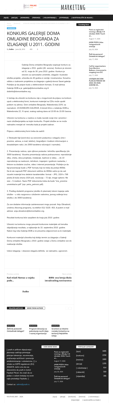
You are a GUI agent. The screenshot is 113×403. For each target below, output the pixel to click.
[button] (109, 18)
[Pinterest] (22, 56)
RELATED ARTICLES (16, 308)
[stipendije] (64, 18)
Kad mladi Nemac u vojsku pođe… (21, 279)
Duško (11, 49)
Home (9, 23)
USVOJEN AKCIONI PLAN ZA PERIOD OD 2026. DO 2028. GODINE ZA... (97, 82)
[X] (16, 56)
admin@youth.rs (23, 384)
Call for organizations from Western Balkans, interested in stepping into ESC (97, 69)
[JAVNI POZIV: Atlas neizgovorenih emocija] (81, 45)
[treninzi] (36, 18)
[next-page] (70, 308)
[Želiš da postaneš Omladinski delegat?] (17, 319)
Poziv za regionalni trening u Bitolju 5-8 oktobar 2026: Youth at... (97, 32)
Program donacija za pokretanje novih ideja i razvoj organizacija (39, 331)
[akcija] (14, 18)
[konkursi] (24, 18)
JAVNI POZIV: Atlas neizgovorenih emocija (96, 44)
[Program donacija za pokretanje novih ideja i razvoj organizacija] (39, 319)
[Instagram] (28, 296)
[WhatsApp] (28, 56)
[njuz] (6, 18)
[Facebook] (9, 56)
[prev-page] (66, 308)
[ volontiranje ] (50, 18)
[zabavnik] (80, 372)
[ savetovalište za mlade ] (82, 18)
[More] (35, 56)
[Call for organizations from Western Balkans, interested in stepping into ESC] (81, 69)
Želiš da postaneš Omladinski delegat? (15, 329)
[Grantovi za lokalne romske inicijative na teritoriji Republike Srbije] (62, 319)
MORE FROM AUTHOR (35, 308)
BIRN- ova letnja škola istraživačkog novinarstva (58, 279)
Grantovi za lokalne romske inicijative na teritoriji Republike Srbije (60, 332)
